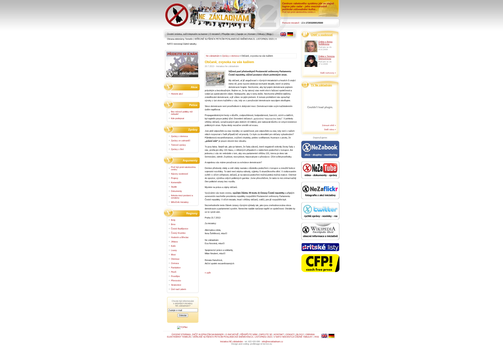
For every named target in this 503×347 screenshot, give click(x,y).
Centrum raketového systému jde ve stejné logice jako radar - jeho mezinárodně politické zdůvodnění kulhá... (308, 6)
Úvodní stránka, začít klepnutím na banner (187, 34)
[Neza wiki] (320, 231)
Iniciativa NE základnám (231, 341)
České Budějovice (179, 228)
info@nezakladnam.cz (272, 341)
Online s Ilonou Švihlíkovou (325, 42)
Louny (174, 250)
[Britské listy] (320, 247)
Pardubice (176, 267)
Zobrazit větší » (329, 125)
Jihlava (174, 241)
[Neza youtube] (320, 170)
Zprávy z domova (230, 56)
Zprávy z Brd (177, 149)
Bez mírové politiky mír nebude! (182, 112)
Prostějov (175, 276)
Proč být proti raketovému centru (183, 168)
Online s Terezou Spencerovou (326, 57)
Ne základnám (213, 56)
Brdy (173, 220)
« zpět (208, 273)
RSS (317, 337)
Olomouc (175, 259)
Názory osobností (179, 174)
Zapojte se (241, 34)
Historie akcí (177, 94)
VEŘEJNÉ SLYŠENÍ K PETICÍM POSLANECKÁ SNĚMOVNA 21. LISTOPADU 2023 (234, 39)
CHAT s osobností (322, 34)
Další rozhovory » (328, 73)
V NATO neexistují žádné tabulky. (293, 337)
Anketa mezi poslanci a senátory (182, 196)
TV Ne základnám (321, 85)
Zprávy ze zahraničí (180, 140)
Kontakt (251, 34)
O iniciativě (214, 34)
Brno (173, 224)
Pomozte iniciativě (290, 23)
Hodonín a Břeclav (180, 237)
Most (173, 254)
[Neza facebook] (320, 149)
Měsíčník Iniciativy (180, 202)
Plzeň (173, 272)
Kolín (173, 246)
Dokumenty (176, 191)
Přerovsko (176, 280)
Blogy (269, 34)
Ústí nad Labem (178, 289)
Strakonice (176, 285)
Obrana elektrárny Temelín (180, 39)
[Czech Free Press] (320, 263)
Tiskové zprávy (178, 145)
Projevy (174, 178)
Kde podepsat (177, 118)
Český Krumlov (178, 233)
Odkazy (261, 34)
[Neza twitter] (320, 211)
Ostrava (175, 263)
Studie (174, 187)
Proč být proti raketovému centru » (298, 12)
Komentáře (176, 182)
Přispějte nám (228, 34)
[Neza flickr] (320, 190)
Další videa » (330, 129)
